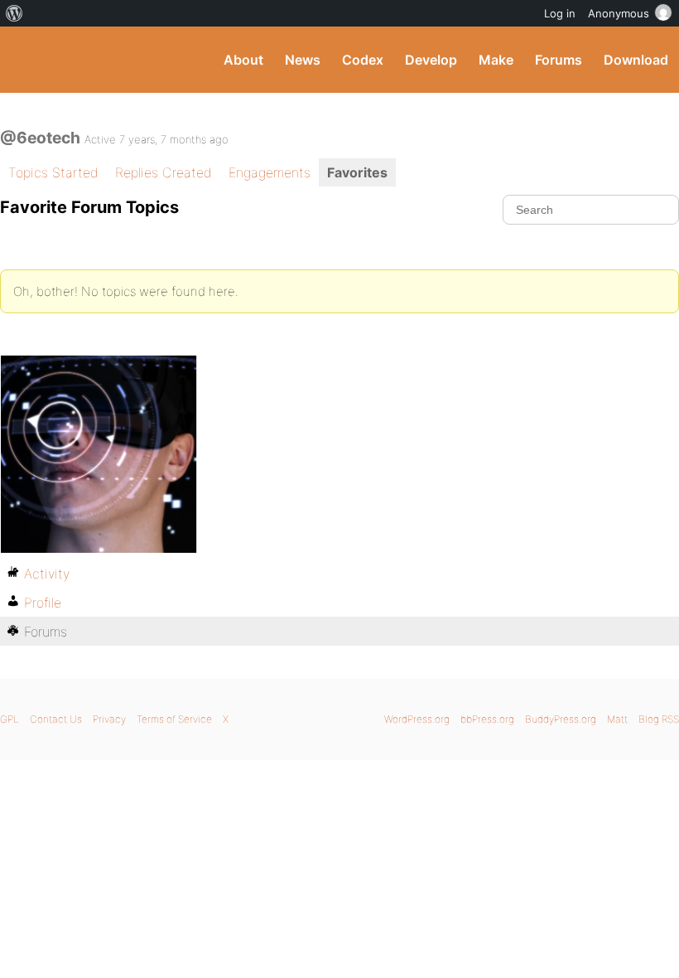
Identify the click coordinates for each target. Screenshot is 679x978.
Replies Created (163, 172)
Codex (362, 59)
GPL (9, 719)
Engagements (270, 172)
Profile (42, 602)
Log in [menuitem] (559, 13)
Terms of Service (174, 719)
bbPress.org (487, 719)
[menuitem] (14, 13)
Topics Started (53, 172)
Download (636, 59)
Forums (558, 59)
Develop (431, 59)
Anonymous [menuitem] (618, 13)
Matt (617, 719)
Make (496, 59)
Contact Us (56, 719)
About (243, 59)
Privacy (109, 719)
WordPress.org (417, 719)
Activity (47, 573)
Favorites (357, 172)
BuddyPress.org (27, 60)
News (302, 59)
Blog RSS (658, 719)
